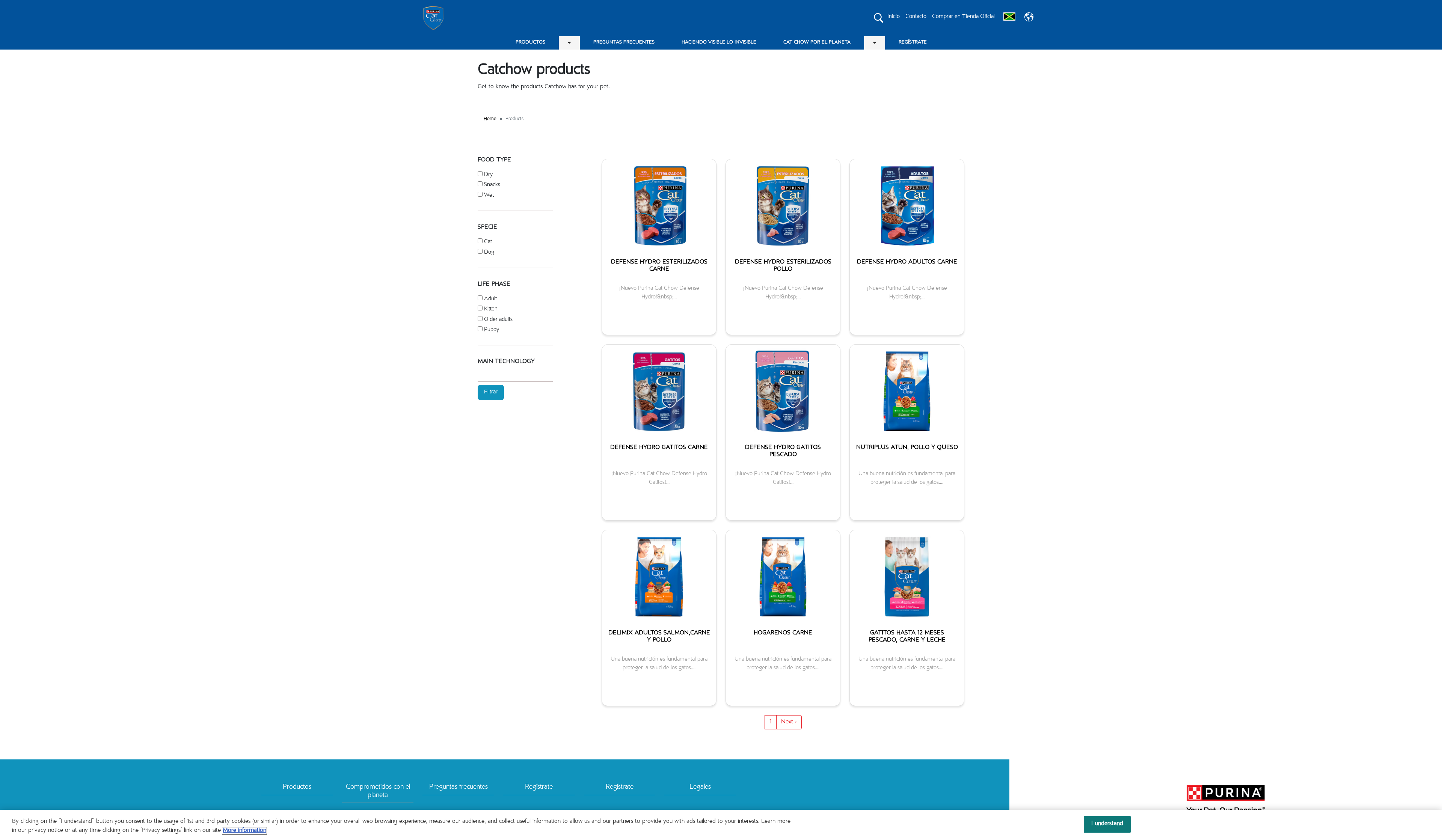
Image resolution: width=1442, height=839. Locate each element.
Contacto (915, 17)
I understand (1107, 824)
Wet (489, 195)
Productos (297, 787)
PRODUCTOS (530, 42)
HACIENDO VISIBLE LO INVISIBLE (719, 42)
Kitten (491, 309)
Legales (700, 787)
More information (244, 831)
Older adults (498, 319)
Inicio (893, 17)
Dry (488, 175)
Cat (488, 242)
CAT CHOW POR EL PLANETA (817, 42)
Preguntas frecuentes (458, 787)
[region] (721, 824)
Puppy (491, 330)
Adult (490, 299)
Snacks (492, 185)
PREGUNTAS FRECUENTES (624, 42)
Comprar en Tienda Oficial (963, 17)
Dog (489, 252)
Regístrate (539, 787)
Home (490, 119)
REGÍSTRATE (913, 42)
